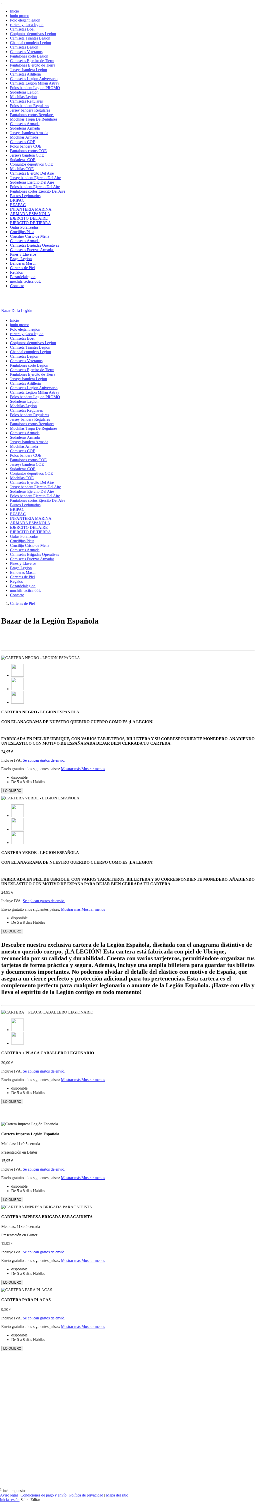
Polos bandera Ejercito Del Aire (35, 187)
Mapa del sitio (117, 1495)
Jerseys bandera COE (27, 155)
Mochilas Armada (24, 137)
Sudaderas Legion (24, 92)
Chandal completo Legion (30, 43)
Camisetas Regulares (26, 101)
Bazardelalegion (23, 277)
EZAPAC (18, 205)
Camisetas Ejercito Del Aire (32, 173)
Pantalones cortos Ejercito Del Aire (37, 191)
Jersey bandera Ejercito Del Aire (35, 178)
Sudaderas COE (23, 160)
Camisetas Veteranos (26, 52)
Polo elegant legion (25, 20)
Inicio (14, 11)
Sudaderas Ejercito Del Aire (32, 182)
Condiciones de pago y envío (43, 1495)
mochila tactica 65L (25, 281)
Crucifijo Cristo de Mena (29, 236)
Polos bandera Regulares (29, 106)
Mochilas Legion (23, 97)
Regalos (16, 272)
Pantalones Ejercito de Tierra (32, 65)
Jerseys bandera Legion (28, 70)
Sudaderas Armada (25, 128)
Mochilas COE (22, 169)
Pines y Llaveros (23, 254)
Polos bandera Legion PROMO (35, 88)
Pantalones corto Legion (29, 56)
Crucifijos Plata (22, 232)
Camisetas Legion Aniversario (34, 79)
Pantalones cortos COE (28, 151)
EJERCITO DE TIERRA (30, 223)
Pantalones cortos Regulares (32, 115)
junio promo (19, 16)
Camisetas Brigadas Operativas (34, 245)
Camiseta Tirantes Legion (30, 38)
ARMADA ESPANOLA (30, 214)
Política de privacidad (86, 1495)
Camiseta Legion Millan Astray (34, 83)
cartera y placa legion (27, 25)
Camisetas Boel (22, 29)
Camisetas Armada (25, 124)
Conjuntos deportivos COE (31, 164)
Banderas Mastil (23, 263)
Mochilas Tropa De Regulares (33, 119)
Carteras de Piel (22, 268)
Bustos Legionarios (25, 196)
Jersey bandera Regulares (30, 110)
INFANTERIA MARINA (31, 209)
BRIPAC (17, 200)
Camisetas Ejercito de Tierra (32, 61)
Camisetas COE (22, 142)
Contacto (17, 286)
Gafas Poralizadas (24, 227)
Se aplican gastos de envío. (44, 760)
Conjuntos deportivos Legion (33, 34)
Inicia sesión (10, 1499)
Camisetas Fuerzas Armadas (32, 250)
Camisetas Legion (24, 47)
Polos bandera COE (26, 146)
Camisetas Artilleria (25, 74)
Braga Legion (21, 259)
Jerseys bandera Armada (29, 133)
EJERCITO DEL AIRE (29, 218)
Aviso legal (9, 1495)
